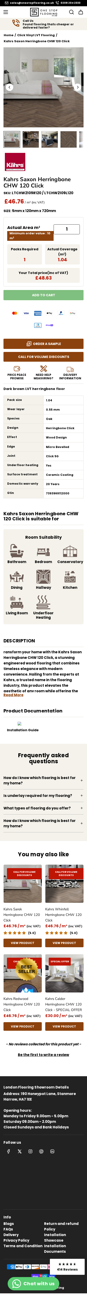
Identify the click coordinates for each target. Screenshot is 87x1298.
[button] (9, 87)
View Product (22, 943)
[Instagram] (30, 1151)
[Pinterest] (41, 1151)
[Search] (70, 12)
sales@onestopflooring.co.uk (32, 3)
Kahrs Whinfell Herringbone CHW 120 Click (63, 915)
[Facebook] (8, 1151)
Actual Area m (23, 227)
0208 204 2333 (71, 3)
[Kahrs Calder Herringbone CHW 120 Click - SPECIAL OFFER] (64, 973)
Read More (13, 694)
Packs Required (24, 249)
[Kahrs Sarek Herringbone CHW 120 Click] (22, 884)
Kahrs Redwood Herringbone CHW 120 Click (21, 1004)
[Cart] (80, 12)
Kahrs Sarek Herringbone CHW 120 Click (21, 915)
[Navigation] (5, 12)
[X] (19, 1151)
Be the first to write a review (43, 1054)
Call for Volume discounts (43, 356)
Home (8, 35)
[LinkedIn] (52, 1151)
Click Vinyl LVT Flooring (36, 35)
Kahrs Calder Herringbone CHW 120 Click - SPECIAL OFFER (63, 1004)
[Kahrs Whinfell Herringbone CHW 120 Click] (64, 884)
